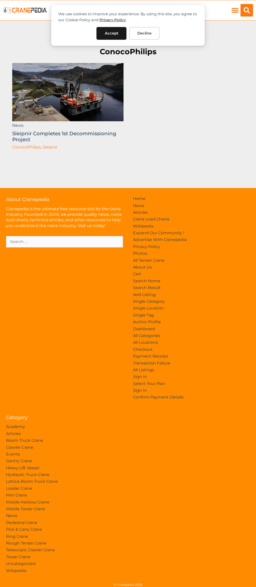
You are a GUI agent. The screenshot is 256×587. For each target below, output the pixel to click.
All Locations (145, 342)
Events (13, 454)
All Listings (143, 370)
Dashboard (144, 328)
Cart (137, 274)
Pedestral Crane (21, 522)
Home (139, 198)
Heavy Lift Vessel (22, 468)
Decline (144, 33)
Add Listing (144, 294)
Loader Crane (19, 488)
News (18, 125)
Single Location (148, 308)
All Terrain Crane (148, 260)
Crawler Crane (19, 447)
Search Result (147, 287)
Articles (140, 212)
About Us (142, 267)
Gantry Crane (19, 460)
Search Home (146, 280)
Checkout (143, 349)
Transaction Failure (151, 363)
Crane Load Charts (151, 219)
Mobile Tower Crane (25, 508)
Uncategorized (21, 563)
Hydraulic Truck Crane (28, 474)
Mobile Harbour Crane (28, 502)
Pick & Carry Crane (24, 529)
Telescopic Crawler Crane (30, 550)
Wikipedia (143, 226)
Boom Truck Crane (24, 440)
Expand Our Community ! (158, 232)
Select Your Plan (149, 383)
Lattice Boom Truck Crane (32, 481)
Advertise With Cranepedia (160, 239)
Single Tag (143, 315)
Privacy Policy (113, 20)
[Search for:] (64, 241)
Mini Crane (16, 495)
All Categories (146, 335)
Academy (15, 426)
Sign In (140, 376)
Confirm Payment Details (158, 397)
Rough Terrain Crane (26, 543)
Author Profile (147, 322)
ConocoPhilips (128, 51)
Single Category (149, 301)
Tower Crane (18, 556)
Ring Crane (17, 536)
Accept (111, 33)
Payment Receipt (150, 356)
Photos (140, 253)
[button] (234, 10)
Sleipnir (50, 147)
